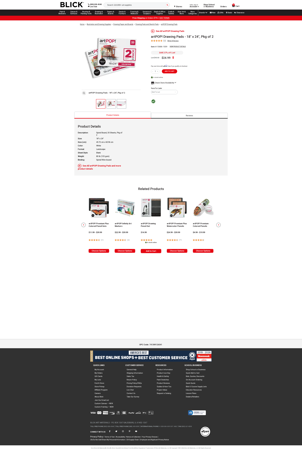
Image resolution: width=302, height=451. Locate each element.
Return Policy (132, 380)
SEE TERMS (165, 18)
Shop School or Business (196, 370)
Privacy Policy (96, 436)
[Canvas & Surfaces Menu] (74, 15)
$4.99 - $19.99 (199, 232)
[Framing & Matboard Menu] (134, 15)
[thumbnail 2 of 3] (111, 104)
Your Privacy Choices (149, 437)
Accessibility (120, 437)
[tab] (112, 115)
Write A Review (173, 41)
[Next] (218, 225)
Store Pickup (99, 387)
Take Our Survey (133, 397)
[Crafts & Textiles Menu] (172, 15)
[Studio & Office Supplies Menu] (159, 15)
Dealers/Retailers (192, 397)
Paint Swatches (163, 380)
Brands (202, 13)
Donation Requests (134, 387)
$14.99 (144, 232)
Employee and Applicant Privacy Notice (154, 440)
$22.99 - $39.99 (121, 232)
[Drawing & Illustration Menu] (99, 15)
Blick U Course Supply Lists (196, 387)
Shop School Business (209, 6)
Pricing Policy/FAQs (134, 383)
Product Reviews (163, 383)
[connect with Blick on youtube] (136, 433)
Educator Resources (194, 390)
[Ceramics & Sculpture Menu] (147, 15)
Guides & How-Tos (164, 387)
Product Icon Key (163, 373)
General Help (131, 370)
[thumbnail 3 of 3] (121, 104)
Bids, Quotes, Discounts (195, 376)
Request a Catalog (164, 393)
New (213, 13)
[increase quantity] (158, 71)
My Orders (99, 373)
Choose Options (99, 251)
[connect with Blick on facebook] (109, 433)
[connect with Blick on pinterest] (129, 433)
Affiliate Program (101, 390)
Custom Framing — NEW (104, 407)
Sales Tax (130, 376)
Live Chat (130, 390)
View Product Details (178, 46)
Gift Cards (98, 376)
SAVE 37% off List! (167, 53)
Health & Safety (163, 376)
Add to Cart (151, 251)
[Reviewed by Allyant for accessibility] (205, 431)
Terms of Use (110, 437)
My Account (99, 370)
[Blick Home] (72, 5)
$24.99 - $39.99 (173, 232)
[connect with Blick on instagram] (123, 433)
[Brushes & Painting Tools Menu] (86, 15)
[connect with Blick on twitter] (116, 433)
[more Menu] (192, 15)
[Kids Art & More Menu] (183, 15)
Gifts (221, 13)
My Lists (98, 380)
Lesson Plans (191, 393)
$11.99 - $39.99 (95, 232)
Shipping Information (135, 373)
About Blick (99, 397)
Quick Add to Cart (192, 373)
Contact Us (131, 393)
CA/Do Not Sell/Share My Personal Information (107, 440)
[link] (92, 7)
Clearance (240, 13)
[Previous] (83, 225)
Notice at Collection (133, 437)
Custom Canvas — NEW (104, 403)
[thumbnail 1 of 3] (100, 104)
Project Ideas (162, 390)
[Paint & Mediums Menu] (63, 15)
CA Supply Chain (132, 440)
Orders (223, 7)
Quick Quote (190, 383)
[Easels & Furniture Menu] (122, 15)
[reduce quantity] (153, 71)
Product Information (165, 370)
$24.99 (166, 57)
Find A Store (99, 383)
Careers (98, 393)
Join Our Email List (102, 400)
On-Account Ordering (194, 380)
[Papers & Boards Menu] (111, 15)
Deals (230, 13)
